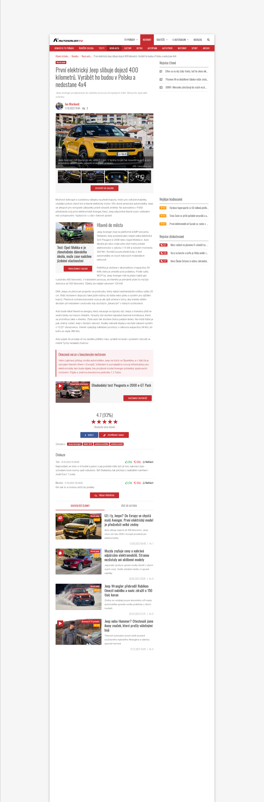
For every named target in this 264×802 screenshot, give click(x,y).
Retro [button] (139, 48)
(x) (130, 462)
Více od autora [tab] (129, 506)
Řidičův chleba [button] (86, 48)
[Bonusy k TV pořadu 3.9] (78, 631)
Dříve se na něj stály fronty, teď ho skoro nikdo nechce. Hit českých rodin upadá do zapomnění (208, 71)
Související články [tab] (80, 506)
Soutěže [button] (160, 40)
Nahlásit (149, 462)
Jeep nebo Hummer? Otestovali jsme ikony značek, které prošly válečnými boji (129, 625)
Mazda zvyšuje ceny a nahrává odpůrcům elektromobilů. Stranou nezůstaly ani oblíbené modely (127, 555)
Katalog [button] (198, 40)
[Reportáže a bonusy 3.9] (73, 392)
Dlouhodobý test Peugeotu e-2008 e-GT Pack (121, 385)
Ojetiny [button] (127, 48)
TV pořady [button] (129, 40)
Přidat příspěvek (106, 495)
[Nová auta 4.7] (78, 526)
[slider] (104, 421)
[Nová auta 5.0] (78, 596)
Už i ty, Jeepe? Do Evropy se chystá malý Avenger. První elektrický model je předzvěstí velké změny (129, 520)
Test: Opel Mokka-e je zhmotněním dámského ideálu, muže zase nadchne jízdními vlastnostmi (74, 254)
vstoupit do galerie (104, 188)
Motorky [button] (182, 48)
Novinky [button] (147, 40)
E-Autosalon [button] (179, 40)
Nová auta (86, 56)
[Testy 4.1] (75, 232)
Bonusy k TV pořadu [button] (64, 48)
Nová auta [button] (114, 48)
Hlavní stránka (62, 56)
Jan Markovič (72, 104)
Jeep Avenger (74, 444)
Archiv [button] (206, 48)
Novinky (75, 56)
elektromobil (117, 444)
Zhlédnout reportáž (137, 398)
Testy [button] (101, 48)
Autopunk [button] (152, 48)
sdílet (90, 435)
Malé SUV (88, 444)
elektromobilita (101, 444)
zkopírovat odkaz (115, 435)
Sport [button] (195, 48)
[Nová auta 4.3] (78, 561)
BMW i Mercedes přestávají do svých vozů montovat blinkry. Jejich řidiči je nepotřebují (205, 87)
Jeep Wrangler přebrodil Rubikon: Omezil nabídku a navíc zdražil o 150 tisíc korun (128, 590)
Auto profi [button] (167, 48)
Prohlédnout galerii (78, 268)
